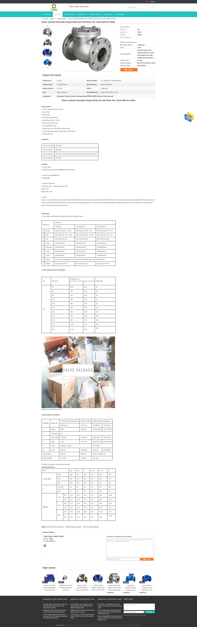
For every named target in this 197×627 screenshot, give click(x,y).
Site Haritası (133, 615)
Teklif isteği (120, 14)
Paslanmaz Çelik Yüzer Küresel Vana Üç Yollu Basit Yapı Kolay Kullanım (54, 611)
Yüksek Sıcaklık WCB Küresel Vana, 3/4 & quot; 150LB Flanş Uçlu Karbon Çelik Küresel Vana (110, 617)
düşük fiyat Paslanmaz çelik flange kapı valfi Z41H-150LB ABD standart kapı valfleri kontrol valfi (130, 588)
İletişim (130, 70)
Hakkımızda (69, 14)
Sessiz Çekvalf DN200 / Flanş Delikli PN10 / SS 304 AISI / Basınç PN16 (98, 588)
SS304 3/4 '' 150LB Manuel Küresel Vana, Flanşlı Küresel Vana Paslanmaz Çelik (110, 606)
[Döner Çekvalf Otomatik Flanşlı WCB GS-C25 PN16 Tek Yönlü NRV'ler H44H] (47, 32)
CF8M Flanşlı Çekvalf (73, 527)
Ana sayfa (47, 14)
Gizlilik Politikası (60, 625)
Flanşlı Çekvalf (61, 19)
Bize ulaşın (108, 14)
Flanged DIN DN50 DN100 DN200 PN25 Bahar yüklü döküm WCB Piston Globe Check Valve (114, 588)
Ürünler (57, 14)
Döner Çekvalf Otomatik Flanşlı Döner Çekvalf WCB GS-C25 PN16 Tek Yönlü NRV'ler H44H (82, 588)
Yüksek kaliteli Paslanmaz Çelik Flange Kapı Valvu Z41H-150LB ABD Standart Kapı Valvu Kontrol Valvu (147, 588)
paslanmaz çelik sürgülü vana (82, 599)
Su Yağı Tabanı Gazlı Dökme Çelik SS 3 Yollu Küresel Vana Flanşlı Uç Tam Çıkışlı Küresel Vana (55, 606)
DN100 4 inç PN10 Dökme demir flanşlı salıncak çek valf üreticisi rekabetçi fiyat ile (49, 588)
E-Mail (126, 615)
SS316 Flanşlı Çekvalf (91, 527)
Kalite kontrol (95, 14)
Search (154, 7)
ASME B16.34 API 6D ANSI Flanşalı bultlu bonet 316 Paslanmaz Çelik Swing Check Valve (65, 588)
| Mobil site (142, 615)
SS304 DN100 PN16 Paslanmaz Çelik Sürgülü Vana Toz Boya (82, 611)
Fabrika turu (81, 14)
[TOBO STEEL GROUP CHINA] (54, 7)
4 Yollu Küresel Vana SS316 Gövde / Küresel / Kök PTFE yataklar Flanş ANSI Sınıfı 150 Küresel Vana (55, 616)
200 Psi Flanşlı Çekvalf (55, 527)
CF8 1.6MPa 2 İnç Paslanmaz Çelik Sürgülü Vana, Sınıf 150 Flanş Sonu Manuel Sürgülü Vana (82, 606)
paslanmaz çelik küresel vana (55, 599)
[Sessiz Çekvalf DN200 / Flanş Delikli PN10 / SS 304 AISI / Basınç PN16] (98, 578)
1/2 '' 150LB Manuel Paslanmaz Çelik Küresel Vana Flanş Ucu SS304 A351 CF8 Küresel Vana (109, 611)
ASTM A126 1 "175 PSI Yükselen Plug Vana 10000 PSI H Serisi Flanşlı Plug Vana (82, 616)
